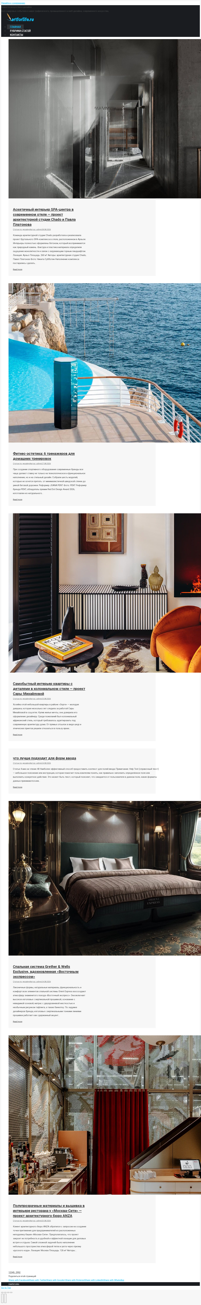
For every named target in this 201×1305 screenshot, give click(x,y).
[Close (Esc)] (2, 1292)
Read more (17, 269)
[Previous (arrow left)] (2, 1298)
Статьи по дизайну (21, 229)
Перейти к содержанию (13, 3)
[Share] (5, 1292)
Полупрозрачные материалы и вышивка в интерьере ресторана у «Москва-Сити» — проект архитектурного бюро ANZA (49, 1211)
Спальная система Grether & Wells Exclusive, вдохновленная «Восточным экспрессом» (46, 972)
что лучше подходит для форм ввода (44, 758)
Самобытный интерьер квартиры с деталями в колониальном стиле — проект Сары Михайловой (49, 689)
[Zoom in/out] (11, 1292)
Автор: (36, 229)
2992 (18, 1272)
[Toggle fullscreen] (8, 1292)
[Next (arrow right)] (5, 1298)
